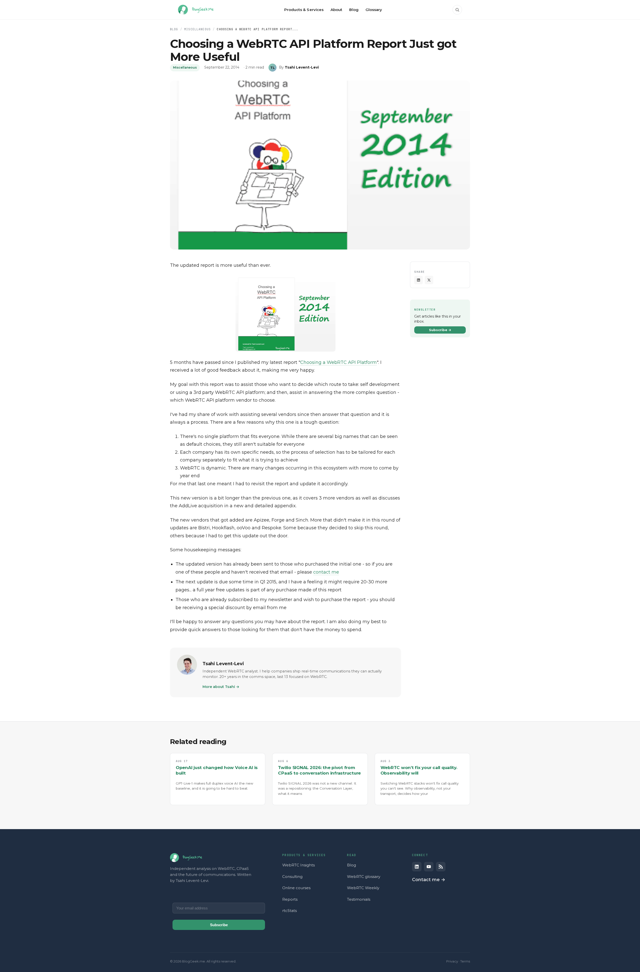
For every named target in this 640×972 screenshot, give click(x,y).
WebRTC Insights (298, 865)
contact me (326, 572)
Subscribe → (440, 330)
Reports (290, 899)
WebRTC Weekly (363, 887)
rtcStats (289, 910)
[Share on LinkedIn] (418, 280)
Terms (465, 961)
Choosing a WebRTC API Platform (338, 362)
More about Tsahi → (220, 686)
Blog (174, 29)
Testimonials (358, 899)
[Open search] (457, 10)
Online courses (296, 887)
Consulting (292, 876)
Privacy (452, 961)
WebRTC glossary (363, 876)
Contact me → (428, 879)
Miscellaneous (197, 29)
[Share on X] (429, 280)
